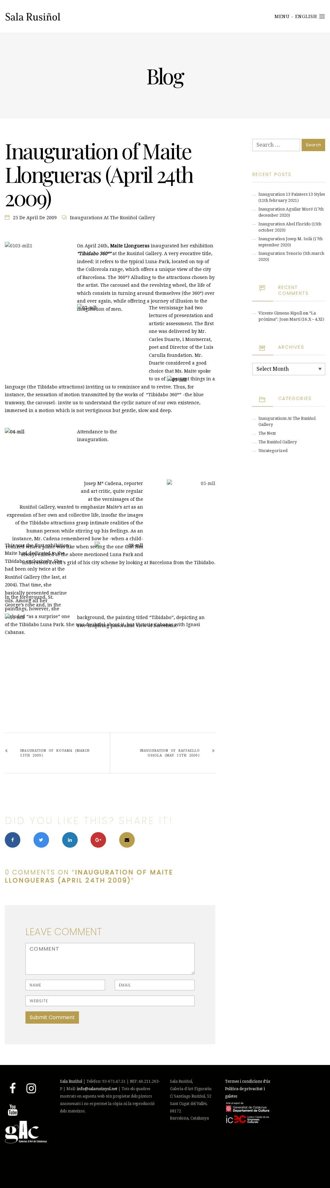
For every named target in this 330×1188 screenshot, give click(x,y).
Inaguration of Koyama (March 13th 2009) (55, 753)
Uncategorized (272, 450)
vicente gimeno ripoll (280, 313)
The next (267, 433)
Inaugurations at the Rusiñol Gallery (112, 217)
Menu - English (297, 16)
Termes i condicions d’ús (247, 1081)
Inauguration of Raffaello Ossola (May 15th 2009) (169, 753)
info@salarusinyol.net (97, 1089)
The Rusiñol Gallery (277, 441)
